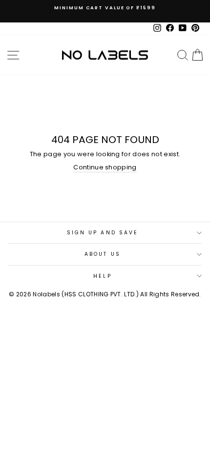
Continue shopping (104, 168)
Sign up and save (102, 232)
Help (102, 276)
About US (102, 254)
